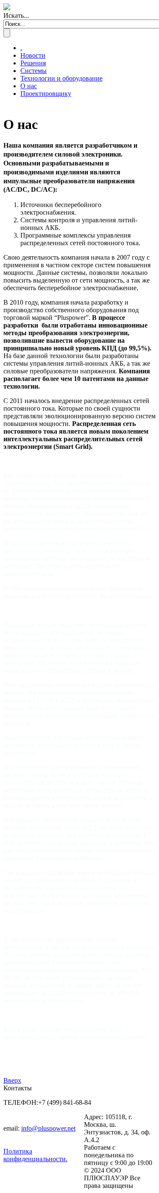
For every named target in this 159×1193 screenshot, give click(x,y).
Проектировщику (45, 93)
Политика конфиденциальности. (35, 1155)
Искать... (16, 15)
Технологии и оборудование (61, 78)
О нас (28, 86)
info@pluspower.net (48, 1128)
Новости (32, 55)
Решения (33, 63)
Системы (33, 70)
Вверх (12, 1080)
